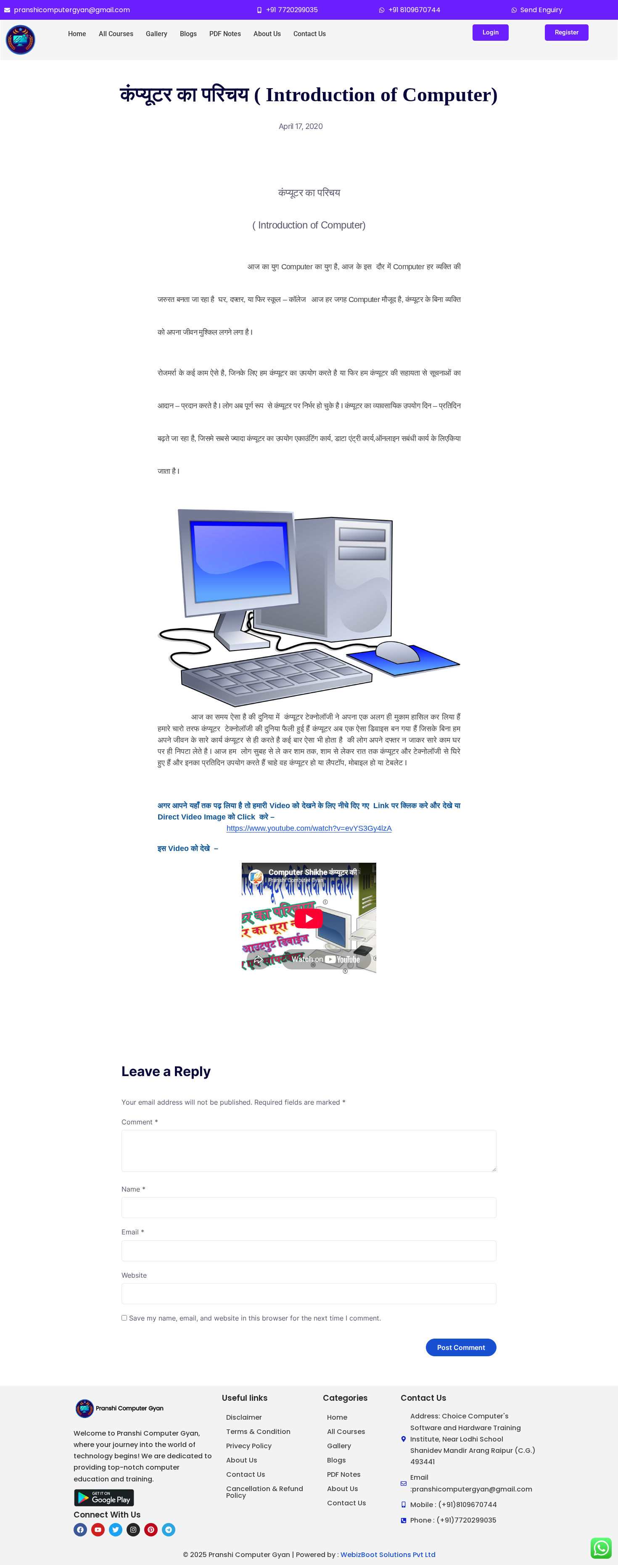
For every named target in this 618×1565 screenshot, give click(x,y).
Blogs (188, 34)
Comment (139, 1122)
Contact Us (309, 34)
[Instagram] (133, 1529)
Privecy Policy (249, 1446)
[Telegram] (168, 1529)
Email (132, 1232)
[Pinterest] (151, 1529)
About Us (267, 34)
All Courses (116, 34)
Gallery (156, 34)
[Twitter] (115, 1529)
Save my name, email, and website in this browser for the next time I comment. (255, 1318)
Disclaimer (244, 1417)
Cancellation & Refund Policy (264, 1492)
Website (134, 1275)
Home (77, 34)
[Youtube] (98, 1529)
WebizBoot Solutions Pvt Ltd (388, 1555)
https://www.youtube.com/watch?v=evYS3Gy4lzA (309, 828)
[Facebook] (80, 1529)
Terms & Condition (258, 1431)
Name (133, 1189)
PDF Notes (225, 34)
